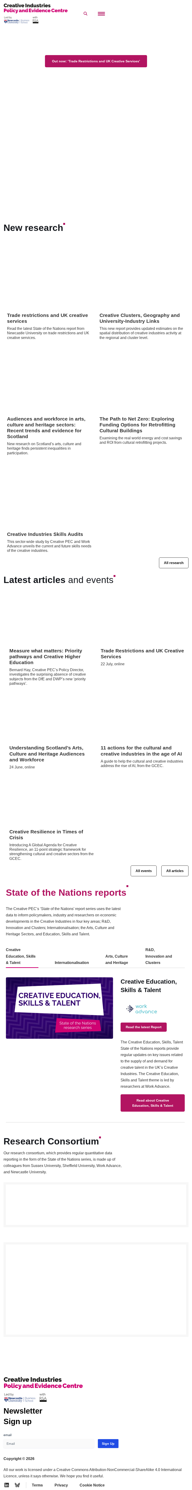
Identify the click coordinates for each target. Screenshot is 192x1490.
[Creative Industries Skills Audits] (49, 495)
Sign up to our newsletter (146, 1478)
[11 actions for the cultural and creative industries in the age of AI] (143, 717)
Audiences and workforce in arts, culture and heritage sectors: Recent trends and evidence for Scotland (46, 427)
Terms (37, 1485)
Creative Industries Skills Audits (45, 534)
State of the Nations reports (66, 893)
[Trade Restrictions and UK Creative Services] (143, 620)
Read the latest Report (144, 1027)
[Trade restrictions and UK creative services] (49, 277)
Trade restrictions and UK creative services (47, 318)
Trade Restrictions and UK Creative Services (142, 653)
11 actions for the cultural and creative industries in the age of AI (141, 750)
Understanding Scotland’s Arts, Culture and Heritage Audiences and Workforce (47, 753)
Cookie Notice (92, 1485)
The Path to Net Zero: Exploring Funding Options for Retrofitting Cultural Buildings (137, 424)
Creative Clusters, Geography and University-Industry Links (140, 318)
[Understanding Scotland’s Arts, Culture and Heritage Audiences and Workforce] (51, 717)
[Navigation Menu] (101, 14)
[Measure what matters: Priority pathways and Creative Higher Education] (51, 620)
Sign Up (108, 1443)
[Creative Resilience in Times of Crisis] (51, 801)
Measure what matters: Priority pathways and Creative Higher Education (45, 656)
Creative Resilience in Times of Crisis (46, 834)
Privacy (61, 1485)
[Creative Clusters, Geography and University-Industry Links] (142, 277)
